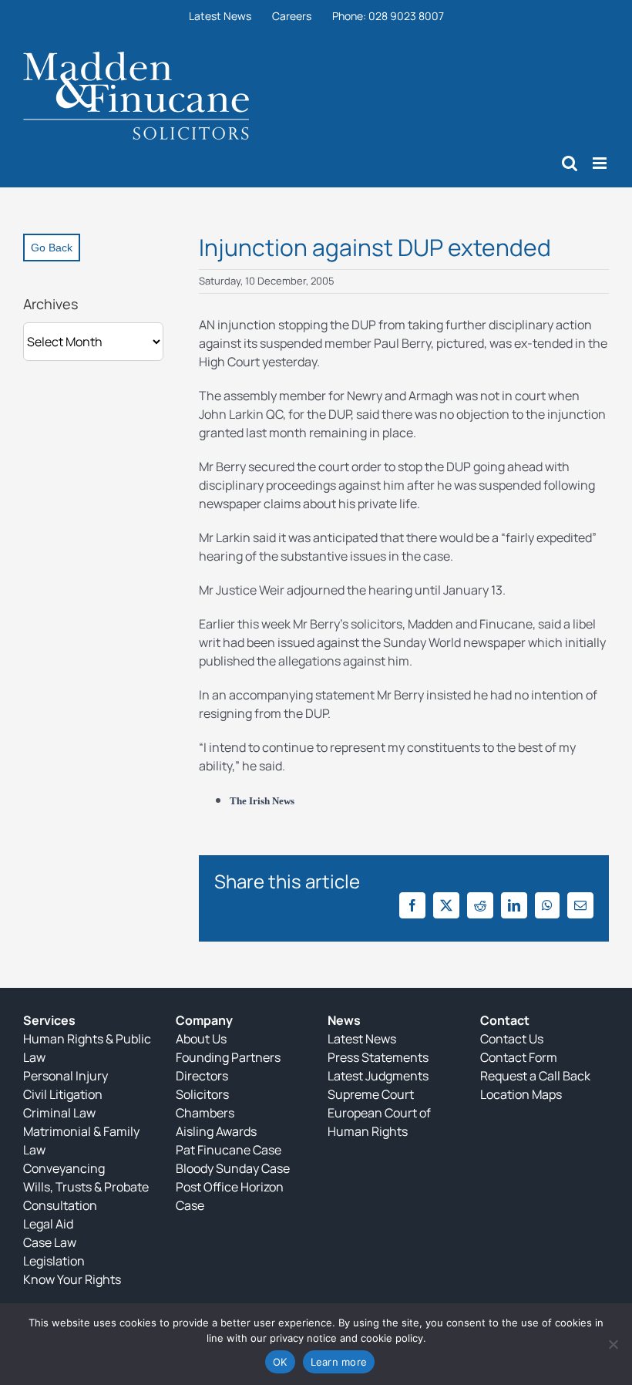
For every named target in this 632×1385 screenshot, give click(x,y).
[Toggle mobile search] (569, 163)
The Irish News (262, 801)
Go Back (51, 247)
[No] (612, 1344)
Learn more (339, 1362)
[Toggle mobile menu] (601, 163)
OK (280, 1362)
